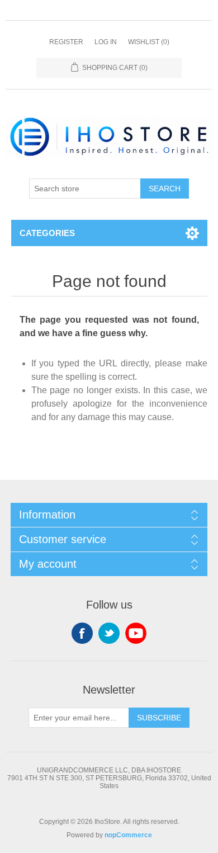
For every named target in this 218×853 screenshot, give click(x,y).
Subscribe (159, 717)
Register (66, 42)
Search (165, 188)
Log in (105, 42)
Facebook (82, 633)
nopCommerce (128, 835)
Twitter (109, 633)
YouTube (135, 633)
